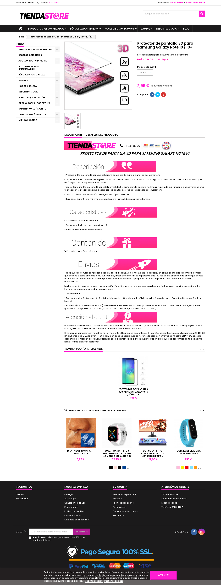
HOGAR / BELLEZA (27, 86)
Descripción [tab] (73, 135)
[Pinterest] (163, 94)
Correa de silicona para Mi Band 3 (189, 452)
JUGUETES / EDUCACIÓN (31, 97)
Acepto (163, 575)
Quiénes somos (72, 515)
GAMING (145, 28)
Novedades (22, 498)
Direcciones (119, 507)
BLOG (186, 28)
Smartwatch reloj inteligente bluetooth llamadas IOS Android (117, 453)
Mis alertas (118, 515)
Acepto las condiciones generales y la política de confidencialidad (59, 539)
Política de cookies (74, 511)
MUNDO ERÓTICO (27, 120)
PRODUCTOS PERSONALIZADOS (46, 28)
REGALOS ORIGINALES (30, 55)
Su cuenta (120, 487)
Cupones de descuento (125, 511)
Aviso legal (70, 498)
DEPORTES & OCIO (166, 28)
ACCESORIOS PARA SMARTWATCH (28, 68)
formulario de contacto (134, 333)
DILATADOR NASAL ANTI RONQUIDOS (80, 452)
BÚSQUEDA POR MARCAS (84, 28)
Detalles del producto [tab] (102, 135)
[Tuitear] (157, 94)
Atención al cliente (25, 2)
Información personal (124, 494)
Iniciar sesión (176, 2)
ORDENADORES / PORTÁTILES (34, 103)
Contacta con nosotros (76, 519)
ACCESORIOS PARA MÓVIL (119, 28)
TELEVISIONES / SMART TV (32, 114)
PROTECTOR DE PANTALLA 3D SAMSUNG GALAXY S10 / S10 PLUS (133, 392)
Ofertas (20, 494)
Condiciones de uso (75, 502)
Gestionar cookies (113, 580)
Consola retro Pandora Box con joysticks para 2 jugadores (152, 454)
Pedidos (117, 498)
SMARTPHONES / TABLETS (32, 108)
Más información (94, 580)
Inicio (20, 44)
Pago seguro (71, 507)
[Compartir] (152, 94)
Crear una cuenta (195, 2)
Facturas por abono (123, 502)
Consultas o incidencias (174, 498)
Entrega (68, 494)
